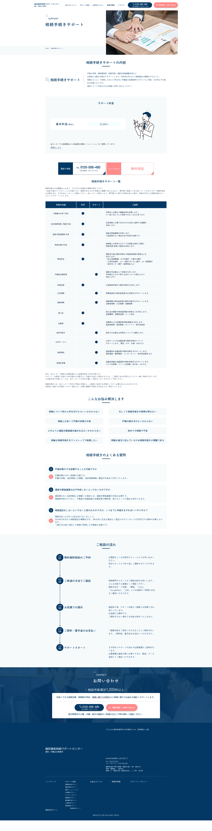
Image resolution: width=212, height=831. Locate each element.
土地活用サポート (70, 803)
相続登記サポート (70, 798)
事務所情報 (111, 5)
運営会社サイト (51, 809)
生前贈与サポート (70, 792)
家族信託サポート (75, 808)
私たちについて (70, 5)
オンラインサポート (71, 795)
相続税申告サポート (71, 784)
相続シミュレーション (71, 790)
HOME (47, 48)
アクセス (121, 5)
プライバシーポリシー (138, 781)
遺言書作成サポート (71, 800)
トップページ (50, 781)
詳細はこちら (56, 147)
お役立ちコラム (98, 5)
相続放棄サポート (70, 805)
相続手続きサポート (71, 787)
